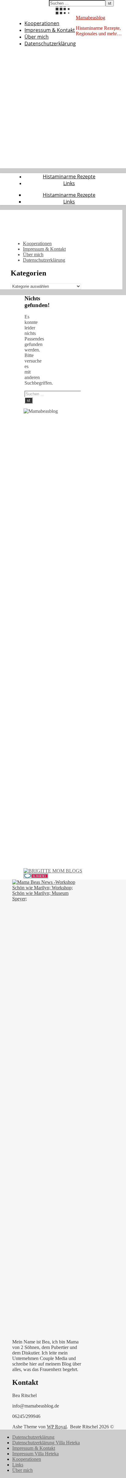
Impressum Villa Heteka (35, 1453)
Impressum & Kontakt (49, 30)
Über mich (36, 36)
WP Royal (57, 1426)
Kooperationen (41, 23)
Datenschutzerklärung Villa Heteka (46, 1442)
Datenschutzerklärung (50, 43)
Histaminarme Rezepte (69, 176)
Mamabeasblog (90, 17)
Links (69, 183)
